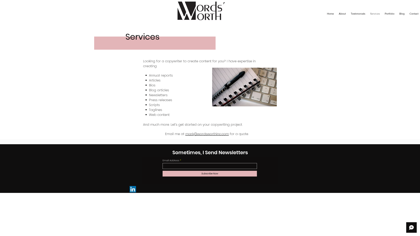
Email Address (171, 160)
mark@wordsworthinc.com (207, 134)
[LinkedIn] (133, 189)
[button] (389, 14)
